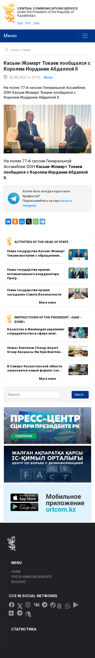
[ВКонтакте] (8, 221)
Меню (10, 35)
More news (47, 302)
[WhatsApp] (35, 221)
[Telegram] (42, 221)
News (48, 77)
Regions (18, 582)
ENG (36, 23)
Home (16, 572)
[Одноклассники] (15, 221)
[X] (29, 221)
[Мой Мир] (22, 221)
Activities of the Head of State (41, 242)
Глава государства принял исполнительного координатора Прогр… (33, 274)
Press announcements (31, 577)
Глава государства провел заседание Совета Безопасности (34, 292)
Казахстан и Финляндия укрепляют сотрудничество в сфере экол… (35, 331)
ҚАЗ (20, 23)
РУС (28, 23)
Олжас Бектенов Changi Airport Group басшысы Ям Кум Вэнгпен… (35, 350)
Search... (80, 394)
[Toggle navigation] (84, 36)
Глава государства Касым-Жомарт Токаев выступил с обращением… (36, 253)
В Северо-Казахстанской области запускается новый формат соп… (34, 368)
